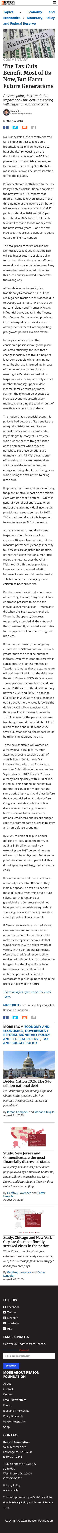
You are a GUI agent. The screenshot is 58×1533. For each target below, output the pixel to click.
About (7, 1383)
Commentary (15, 59)
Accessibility (11, 1490)
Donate (8, 1394)
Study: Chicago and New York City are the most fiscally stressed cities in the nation (27, 1241)
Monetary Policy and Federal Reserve (26, 1036)
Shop (6, 1427)
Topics (8, 12)
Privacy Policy (11, 1485)
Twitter (11, 1312)
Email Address (16, 1350)
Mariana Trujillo (44, 1112)
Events (7, 1405)
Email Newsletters (14, 1400)
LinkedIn (12, 1318)
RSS (9, 1328)
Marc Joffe (11, 1005)
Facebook (13, 1307)
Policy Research (13, 1416)
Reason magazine (14, 1421)
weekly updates (18, 1344)
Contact (8, 1389)
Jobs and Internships (16, 1410)
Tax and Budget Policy (25, 1041)
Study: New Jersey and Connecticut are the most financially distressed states (26, 1157)
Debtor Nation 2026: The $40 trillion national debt (27, 1083)
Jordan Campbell (17, 1112)
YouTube (13, 1323)
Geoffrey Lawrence (19, 1193)
